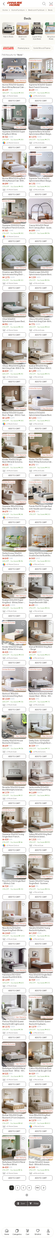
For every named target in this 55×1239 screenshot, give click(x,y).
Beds (50, 10)
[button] (43, 1188)
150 (37, 1188)
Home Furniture (17, 10)
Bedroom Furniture (36, 10)
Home (5, 10)
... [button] (33, 1188)
